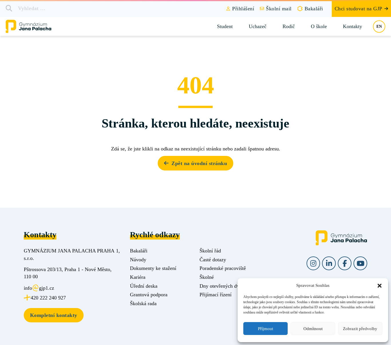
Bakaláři (314, 8)
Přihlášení (243, 8)
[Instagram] (313, 263)
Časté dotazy (213, 259)
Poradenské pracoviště (223, 268)
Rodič (289, 26)
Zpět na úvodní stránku (199, 163)
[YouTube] (360, 263)
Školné (207, 277)
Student (225, 26)
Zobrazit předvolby (360, 328)
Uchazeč (257, 26)
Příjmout (265, 328)
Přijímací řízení (216, 294)
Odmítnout (313, 328)
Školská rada (143, 303)
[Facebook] (344, 263)
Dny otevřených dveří (222, 286)
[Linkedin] (329, 263)
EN (379, 26)
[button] (379, 286)
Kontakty (352, 26)
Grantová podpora (148, 294)
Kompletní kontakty (53, 315)
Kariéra (137, 277)
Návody (138, 259)
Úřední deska (143, 286)
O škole (319, 26)
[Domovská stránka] (33, 26)
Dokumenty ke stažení (153, 268)
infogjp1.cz (39, 288)
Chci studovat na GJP (358, 8)
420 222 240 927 (48, 298)
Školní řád (210, 251)
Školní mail (279, 8)
